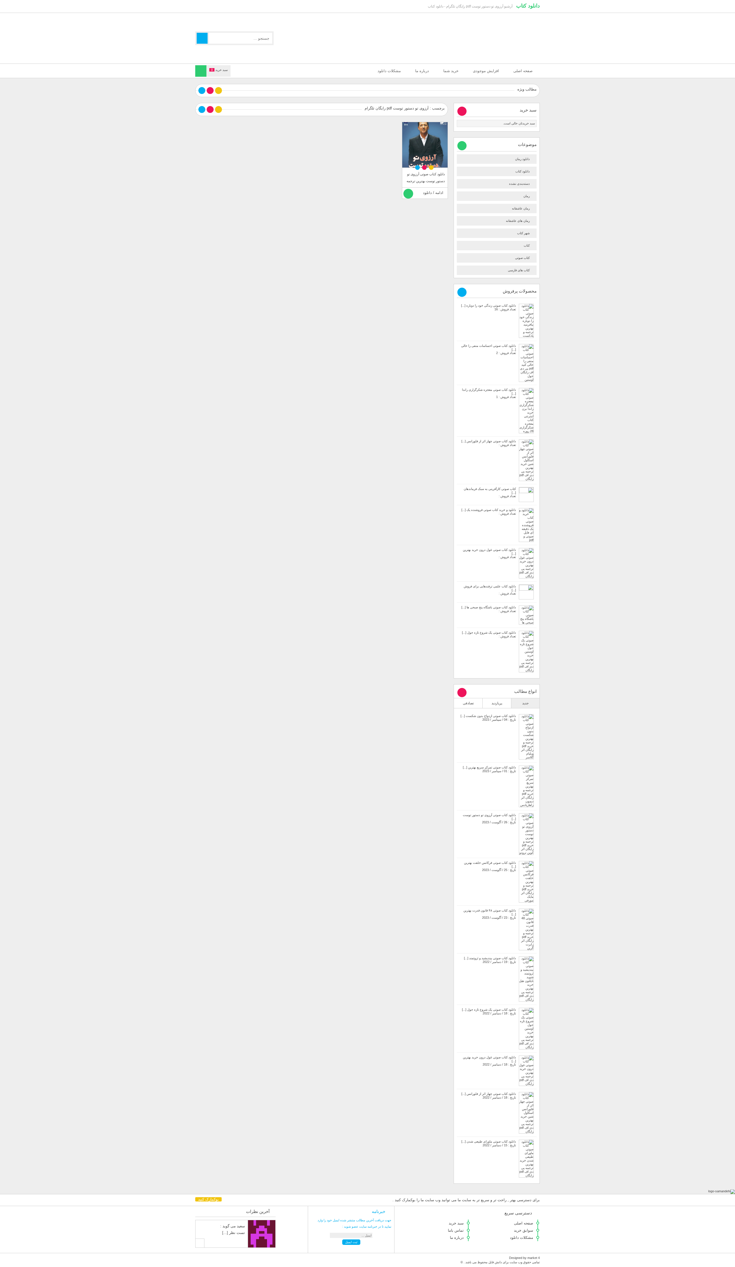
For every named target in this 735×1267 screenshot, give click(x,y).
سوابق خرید (523, 1230)
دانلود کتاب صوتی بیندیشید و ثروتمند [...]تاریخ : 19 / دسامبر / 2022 (490, 960)
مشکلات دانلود (389, 71)
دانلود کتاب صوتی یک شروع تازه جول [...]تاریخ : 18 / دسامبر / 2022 (489, 1011)
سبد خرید (456, 1223)
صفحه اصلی (523, 71)
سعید (241, 1226)
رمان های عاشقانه (518, 220)
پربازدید (497, 703)
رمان (526, 196)
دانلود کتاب (528, 6)
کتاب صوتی (522, 257)
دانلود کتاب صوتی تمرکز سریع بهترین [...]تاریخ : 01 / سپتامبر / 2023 (489, 769)
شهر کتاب (523, 233)
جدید (525, 703)
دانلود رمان (522, 159)
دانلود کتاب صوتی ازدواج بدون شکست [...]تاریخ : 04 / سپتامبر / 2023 (488, 717)
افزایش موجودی (486, 71)
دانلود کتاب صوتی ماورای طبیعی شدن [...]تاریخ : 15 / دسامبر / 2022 (488, 1143)
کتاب (527, 245)
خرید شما (451, 71)
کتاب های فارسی (519, 270)
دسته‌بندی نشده (519, 183)
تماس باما (456, 1230)
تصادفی (468, 703)
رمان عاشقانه (521, 208)
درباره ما (422, 71)
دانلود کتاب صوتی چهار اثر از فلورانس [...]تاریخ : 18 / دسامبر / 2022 (488, 1095)
